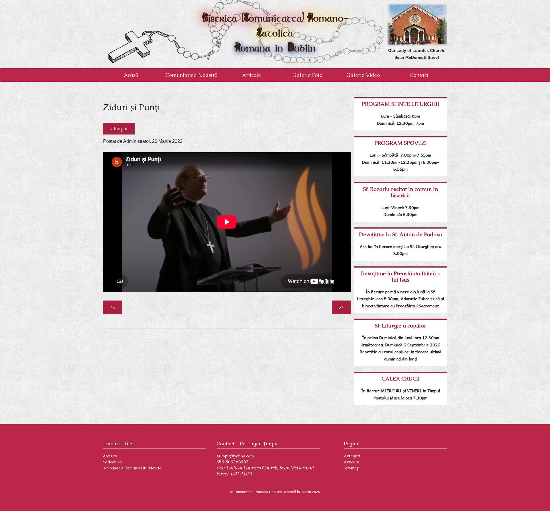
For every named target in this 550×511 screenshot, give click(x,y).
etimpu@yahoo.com (235, 456)
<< (112, 307)
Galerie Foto (307, 75)
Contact (419, 75)
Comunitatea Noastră (191, 75)
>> (341, 307)
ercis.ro (110, 456)
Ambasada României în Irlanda (132, 468)
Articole (251, 75)
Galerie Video (363, 75)
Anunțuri (352, 456)
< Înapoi (118, 129)
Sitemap (351, 468)
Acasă (131, 75)
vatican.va (112, 462)
